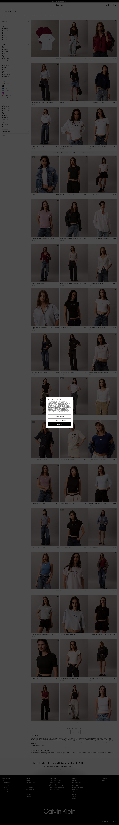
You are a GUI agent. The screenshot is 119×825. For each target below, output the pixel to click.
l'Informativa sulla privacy (53, 412)
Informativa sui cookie (63, 411)
